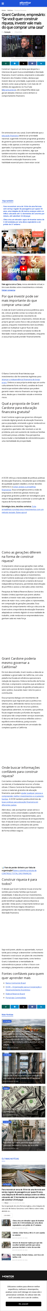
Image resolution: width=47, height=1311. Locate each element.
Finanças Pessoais (20, 10)
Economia (7, 1021)
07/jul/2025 (18, 32)
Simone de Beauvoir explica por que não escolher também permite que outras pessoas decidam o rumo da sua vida (22, 1142)
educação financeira (10, 135)
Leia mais (8, 1215)
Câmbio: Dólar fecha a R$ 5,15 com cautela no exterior (23, 1110)
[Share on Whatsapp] (6, 63)
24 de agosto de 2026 (11, 1048)
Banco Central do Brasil (16, 983)
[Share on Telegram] (14, 63)
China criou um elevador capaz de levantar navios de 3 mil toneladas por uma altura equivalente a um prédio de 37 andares (23, 221)
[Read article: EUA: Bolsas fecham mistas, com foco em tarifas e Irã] (6, 1257)
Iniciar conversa (8, 290)
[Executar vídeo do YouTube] (23, 268)
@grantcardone (9, 90)
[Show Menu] (3, 3)
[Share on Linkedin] (41, 63)
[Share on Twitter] (23, 63)
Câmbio (6, 1088)
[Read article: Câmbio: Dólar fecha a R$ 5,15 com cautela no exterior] (23, 1101)
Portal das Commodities (16, 997)
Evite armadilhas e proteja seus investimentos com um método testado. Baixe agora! (23, 509)
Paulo (6, 1203)
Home (4, 10)
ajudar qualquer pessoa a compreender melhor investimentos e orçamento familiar (23, 796)
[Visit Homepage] (25, 3)
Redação (7, 32)
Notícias (10, 10)
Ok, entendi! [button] (23, 1304)
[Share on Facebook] (32, 63)
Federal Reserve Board (15, 994)
